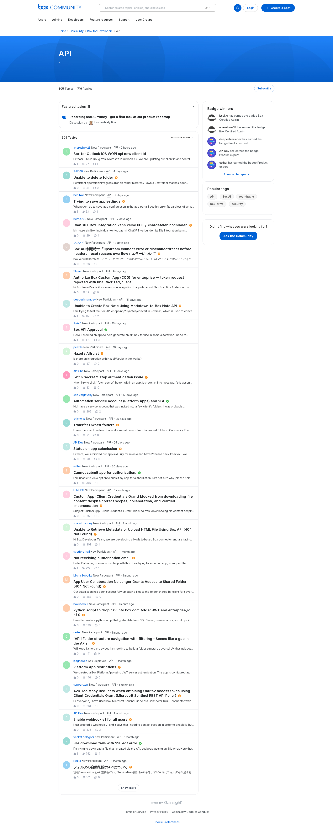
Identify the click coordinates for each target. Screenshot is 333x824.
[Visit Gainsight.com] (166, 804)
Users (42, 19)
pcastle (78, 347)
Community (77, 31)
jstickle (223, 115)
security (237, 203)
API (212, 196)
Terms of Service (135, 811)
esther (77, 466)
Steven (77, 271)
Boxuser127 (80, 604)
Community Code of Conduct (190, 811)
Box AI (227, 196)
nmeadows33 (227, 127)
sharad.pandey (82, 523)
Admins (57, 19)
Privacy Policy (159, 811)
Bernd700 (79, 219)
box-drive (217, 203)
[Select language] (237, 8)
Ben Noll (78, 195)
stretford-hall (81, 551)
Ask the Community (238, 236)
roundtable (246, 196)
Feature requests (101, 19)
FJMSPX (78, 490)
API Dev (78, 442)
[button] (278, 8)
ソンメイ (78, 242)
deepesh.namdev (84, 299)
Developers (76, 19)
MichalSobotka (82, 575)
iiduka (77, 760)
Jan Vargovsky (82, 394)
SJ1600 (78, 171)
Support (124, 19)
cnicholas (79, 418)
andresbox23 (81, 147)
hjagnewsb (80, 660)
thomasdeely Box (105, 122)
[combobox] (157, 7)
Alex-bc (78, 371)
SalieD (77, 323)
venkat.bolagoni (83, 737)
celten (77, 632)
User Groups (144, 19)
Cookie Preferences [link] (167, 822)
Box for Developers (100, 31)
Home (62, 31)
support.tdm (80, 684)
